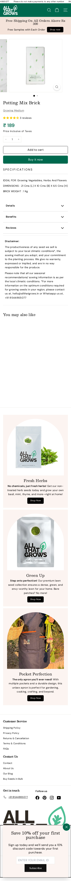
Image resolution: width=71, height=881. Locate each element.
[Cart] (57, 10)
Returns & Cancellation (16, 738)
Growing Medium (13, 110)
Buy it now (35, 159)
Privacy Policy (11, 733)
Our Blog (8, 773)
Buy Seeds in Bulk (13, 778)
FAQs (6, 748)
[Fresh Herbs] (35, 447)
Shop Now (35, 500)
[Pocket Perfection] (35, 640)
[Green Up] (35, 542)
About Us (8, 768)
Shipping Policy (11, 727)
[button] (11, 118)
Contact (7, 763)
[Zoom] (56, 87)
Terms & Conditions (14, 743)
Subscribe (35, 868)
